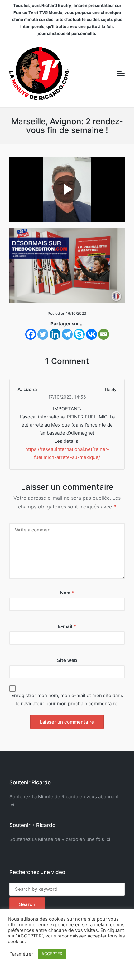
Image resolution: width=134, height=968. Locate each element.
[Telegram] (67, 334)
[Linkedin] (55, 334)
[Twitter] (42, 334)
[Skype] (79, 334)
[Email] (103, 334)
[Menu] (121, 73)
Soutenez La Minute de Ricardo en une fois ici (59, 839)
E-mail (67, 626)
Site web (67, 660)
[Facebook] (30, 334)
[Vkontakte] (91, 334)
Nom (67, 593)
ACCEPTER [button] (51, 953)
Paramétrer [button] (21, 954)
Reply (111, 389)
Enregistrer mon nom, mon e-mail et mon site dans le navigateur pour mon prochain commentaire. (67, 699)
